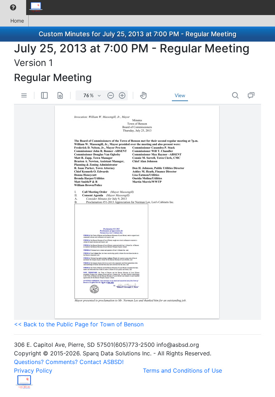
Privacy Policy (33, 370)
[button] (13, 7)
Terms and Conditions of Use (182, 370)
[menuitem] (13, 7)
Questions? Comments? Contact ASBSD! (69, 361)
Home (17, 21)
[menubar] (23, 7)
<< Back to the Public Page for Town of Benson (79, 324)
